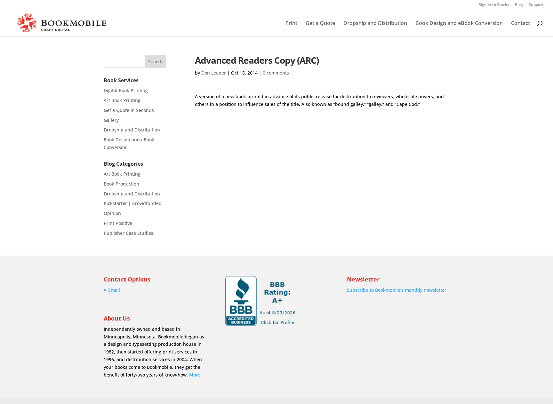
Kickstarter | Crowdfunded (133, 203)
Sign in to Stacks (494, 5)
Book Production (121, 184)
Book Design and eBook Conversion (459, 24)
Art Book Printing (122, 100)
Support (536, 5)
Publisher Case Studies (128, 233)
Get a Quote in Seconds (129, 110)
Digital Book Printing (126, 90)
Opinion (112, 213)
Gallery (111, 120)
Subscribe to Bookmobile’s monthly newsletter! (397, 290)
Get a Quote (320, 24)
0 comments (276, 73)
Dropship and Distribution (375, 24)
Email (114, 290)
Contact (520, 24)
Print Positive (118, 223)
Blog (519, 5)
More (194, 375)
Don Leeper (213, 73)
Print (291, 24)
